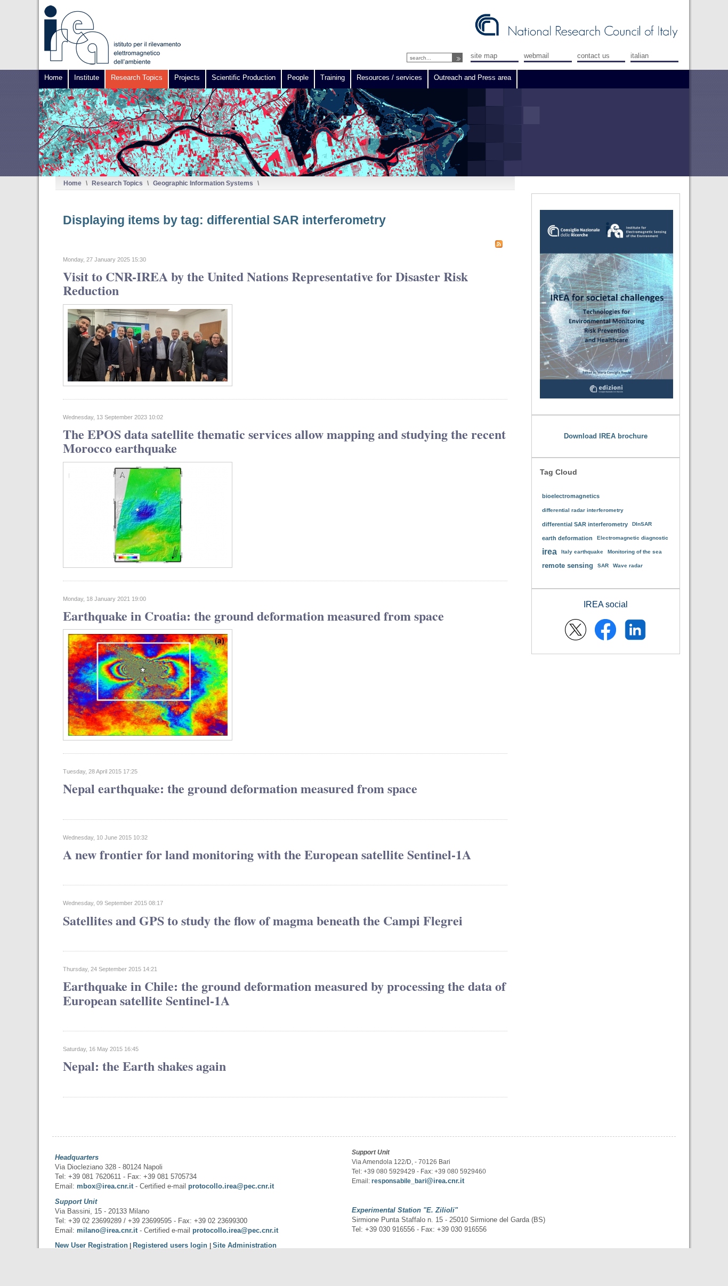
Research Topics (117, 183)
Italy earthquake (582, 552)
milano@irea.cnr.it (107, 1230)
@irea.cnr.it (445, 1181)
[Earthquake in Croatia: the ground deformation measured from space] (147, 738)
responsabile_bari (398, 1181)
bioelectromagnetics (571, 496)
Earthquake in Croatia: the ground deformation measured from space (253, 615)
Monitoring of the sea (635, 552)
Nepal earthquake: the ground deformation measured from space (240, 788)
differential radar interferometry (583, 510)
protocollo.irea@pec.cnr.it (231, 1186)
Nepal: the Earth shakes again (144, 1065)
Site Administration (245, 1245)
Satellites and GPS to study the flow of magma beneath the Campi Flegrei (263, 920)
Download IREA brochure (606, 436)
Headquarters (77, 1157)
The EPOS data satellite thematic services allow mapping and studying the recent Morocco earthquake (284, 441)
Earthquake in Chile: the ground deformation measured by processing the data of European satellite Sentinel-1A (284, 992)
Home (72, 183)
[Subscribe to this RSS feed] (499, 244)
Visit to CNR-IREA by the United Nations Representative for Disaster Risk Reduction (265, 283)
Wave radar (628, 565)
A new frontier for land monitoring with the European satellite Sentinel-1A (267, 854)
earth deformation (567, 538)
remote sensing (567, 565)
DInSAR (642, 524)
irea (549, 551)
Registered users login (171, 1245)
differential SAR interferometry (585, 524)
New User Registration (91, 1245)
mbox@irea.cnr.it (105, 1186)
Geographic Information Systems (203, 183)
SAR (603, 565)
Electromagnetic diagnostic (632, 538)
